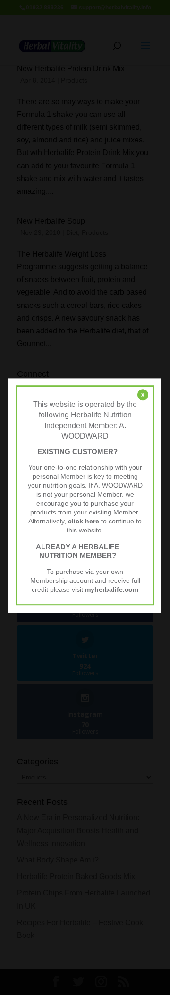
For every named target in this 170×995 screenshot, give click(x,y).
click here (83, 521)
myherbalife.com (111, 589)
